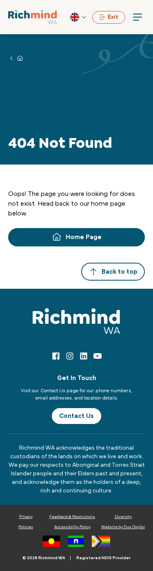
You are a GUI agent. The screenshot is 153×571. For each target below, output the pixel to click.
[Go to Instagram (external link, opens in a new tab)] (70, 356)
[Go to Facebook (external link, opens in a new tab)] (56, 356)
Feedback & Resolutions (72, 517)
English (78, 17)
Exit (113, 17)
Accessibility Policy (72, 527)
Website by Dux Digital (123, 527)
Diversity (123, 517)
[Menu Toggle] (137, 17)
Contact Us (76, 416)
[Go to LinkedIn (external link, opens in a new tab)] (84, 356)
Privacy (26, 517)
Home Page (84, 237)
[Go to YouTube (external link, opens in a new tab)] (97, 356)
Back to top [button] (119, 271)
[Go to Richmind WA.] (20, 58)
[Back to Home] (32, 17)
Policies (25, 527)
